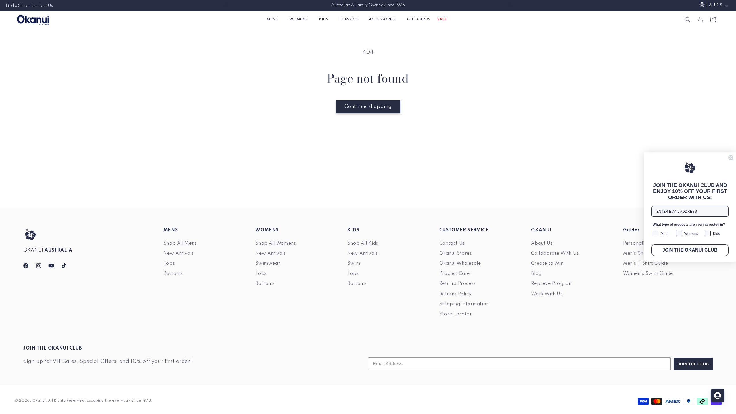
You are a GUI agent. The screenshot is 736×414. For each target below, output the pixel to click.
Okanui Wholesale (460, 263)
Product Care (454, 273)
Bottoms (173, 273)
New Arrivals (179, 253)
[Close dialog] (731, 157)
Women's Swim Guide (648, 273)
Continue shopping (368, 106)
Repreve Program (552, 283)
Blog (536, 273)
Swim (353, 263)
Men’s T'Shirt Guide (645, 263)
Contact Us (42, 6)
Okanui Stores (455, 253)
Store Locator (455, 314)
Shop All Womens (275, 243)
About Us (542, 243)
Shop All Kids (362, 243)
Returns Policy (455, 294)
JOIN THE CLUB (693, 364)
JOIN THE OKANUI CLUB (690, 250)
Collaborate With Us (554, 253)
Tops (169, 263)
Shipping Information (464, 304)
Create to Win (547, 263)
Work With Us (547, 294)
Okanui (39, 400)
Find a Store (17, 6)
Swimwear (267, 263)
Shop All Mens (180, 243)
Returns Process (457, 283)
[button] (274, 19)
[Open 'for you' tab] (717, 395)
